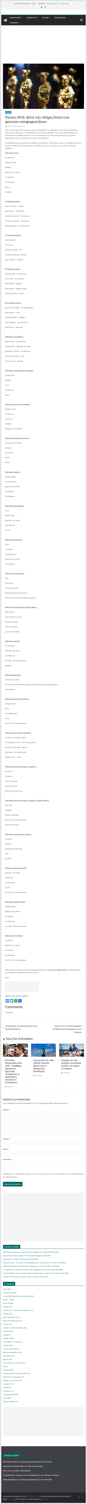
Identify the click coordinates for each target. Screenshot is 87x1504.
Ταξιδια (5, 1387)
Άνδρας (5, 1314)
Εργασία (6, 1345)
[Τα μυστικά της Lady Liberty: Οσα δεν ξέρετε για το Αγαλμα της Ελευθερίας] (43, 1045)
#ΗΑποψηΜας (15, 18)
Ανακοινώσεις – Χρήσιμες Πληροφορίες (17, 1310)
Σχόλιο (6, 1110)
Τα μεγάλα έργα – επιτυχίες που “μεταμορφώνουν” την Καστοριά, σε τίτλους (30, 1263)
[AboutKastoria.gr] (5, 20)
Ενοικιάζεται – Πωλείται (11, 1342)
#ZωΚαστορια (31, 18)
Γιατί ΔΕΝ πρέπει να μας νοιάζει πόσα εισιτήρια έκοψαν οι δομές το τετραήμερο (31, 1273)
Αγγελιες (45, 18)
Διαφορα (6, 1335)
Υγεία (5, 1398)
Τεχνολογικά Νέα (9, 1394)
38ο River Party (8, 1293)
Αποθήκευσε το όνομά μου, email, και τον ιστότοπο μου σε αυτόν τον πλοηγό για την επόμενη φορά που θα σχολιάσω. (43, 1175)
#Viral (5, 1289)
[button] (22, 17)
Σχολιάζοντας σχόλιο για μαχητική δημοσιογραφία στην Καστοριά (26, 1252)
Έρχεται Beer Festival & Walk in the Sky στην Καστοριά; (22, 1256)
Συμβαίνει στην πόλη (10, 1380)
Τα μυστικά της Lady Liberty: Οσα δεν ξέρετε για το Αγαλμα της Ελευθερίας (43, 1066)
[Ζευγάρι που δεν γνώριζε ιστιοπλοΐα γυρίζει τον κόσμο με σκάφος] (71, 1045)
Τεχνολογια (7, 1391)
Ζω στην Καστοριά (9, 1349)
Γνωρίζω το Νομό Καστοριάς (13, 1328)
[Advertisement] (43, 48)
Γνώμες (5, 1324)
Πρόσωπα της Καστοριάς (12, 1377)
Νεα (4, 1366)
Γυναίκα (6, 1331)
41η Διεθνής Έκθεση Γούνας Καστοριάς (17, 1296)
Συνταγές (6, 1384)
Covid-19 (6, 1303)
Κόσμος (8, 112)
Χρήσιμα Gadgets (9, 1401)
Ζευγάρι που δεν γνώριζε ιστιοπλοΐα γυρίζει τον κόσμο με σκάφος (71, 1064)
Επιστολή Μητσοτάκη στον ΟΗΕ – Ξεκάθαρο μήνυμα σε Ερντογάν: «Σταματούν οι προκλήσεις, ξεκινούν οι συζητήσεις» (13, 1071)
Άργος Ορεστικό (8, 1317)
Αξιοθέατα (14, 23)
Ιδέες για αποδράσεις (10, 1352)
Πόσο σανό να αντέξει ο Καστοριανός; (54, 2)
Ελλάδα (5, 1338)
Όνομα (6, 1139)
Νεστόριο (6, 1370)
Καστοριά (6, 1356)
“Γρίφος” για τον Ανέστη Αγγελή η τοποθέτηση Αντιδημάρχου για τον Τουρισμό (67, 1029)
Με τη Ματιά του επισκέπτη (13, 1363)
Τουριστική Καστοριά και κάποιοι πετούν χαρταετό (21, 1277)
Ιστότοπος (7, 1159)
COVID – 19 (7, 1300)
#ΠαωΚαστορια (60, 18)
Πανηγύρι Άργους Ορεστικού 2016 (15, 1373)
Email (6, 1149)
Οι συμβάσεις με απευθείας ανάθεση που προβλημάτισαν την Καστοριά (29, 1270)
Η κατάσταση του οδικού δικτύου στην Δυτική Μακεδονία (21, 1027)
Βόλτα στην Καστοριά (10, 1321)
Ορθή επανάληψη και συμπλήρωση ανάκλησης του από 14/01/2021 (27, 1266)
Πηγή (7, 978)
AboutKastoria (20, 126)
